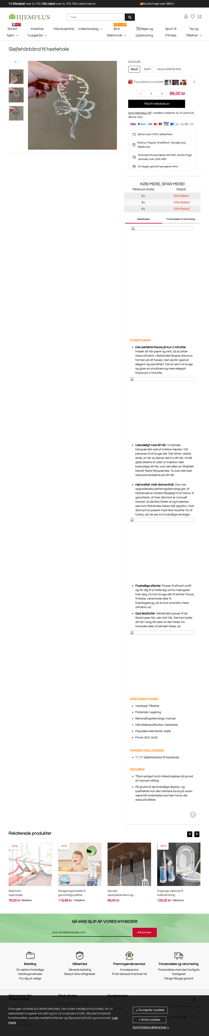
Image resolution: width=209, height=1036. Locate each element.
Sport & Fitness (171, 32)
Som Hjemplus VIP (140, 113)
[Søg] (130, 17)
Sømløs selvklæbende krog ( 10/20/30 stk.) (121, 895)
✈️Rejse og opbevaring (144, 32)
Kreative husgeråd (35, 32)
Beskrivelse (143, 219)
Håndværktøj (63, 29)
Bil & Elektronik (114, 32)
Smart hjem (12, 32)
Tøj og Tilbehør (192, 32)
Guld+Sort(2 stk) (169, 69)
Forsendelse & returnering (181, 219)
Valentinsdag (88, 29)
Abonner (145, 932)
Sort (147, 69)
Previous (13, 114)
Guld (134, 69)
